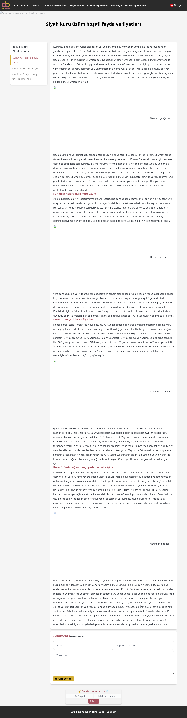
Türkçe (177, 5)
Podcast (36, 5)
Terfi (15, 5)
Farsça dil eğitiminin (97, 5)
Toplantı (25, 5)
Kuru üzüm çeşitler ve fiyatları (26, 68)
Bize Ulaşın (116, 5)
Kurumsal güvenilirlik (136, 5)
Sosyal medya (77, 5)
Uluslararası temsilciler (55, 5)
